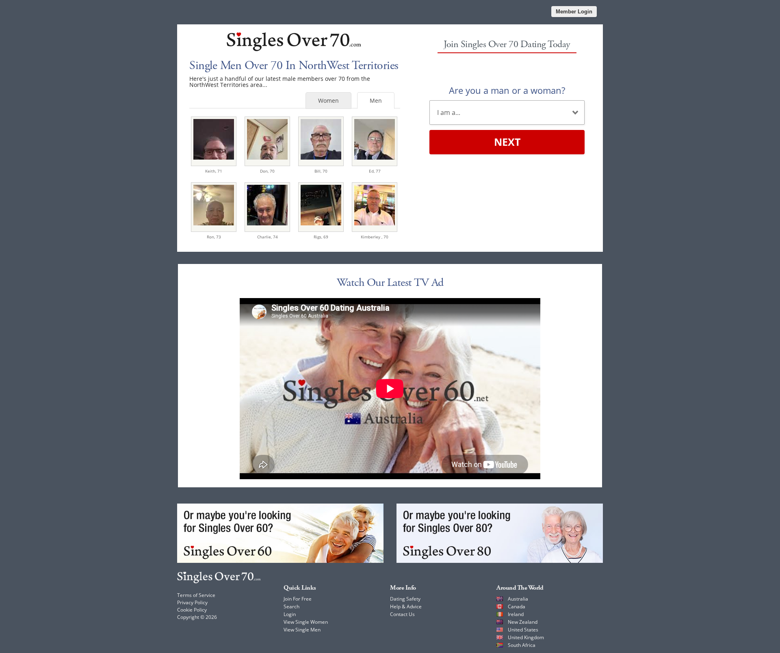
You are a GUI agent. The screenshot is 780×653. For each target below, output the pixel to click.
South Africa (521, 645)
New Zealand (522, 621)
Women (328, 100)
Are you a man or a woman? (507, 90)
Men (376, 100)
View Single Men (302, 629)
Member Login (574, 12)
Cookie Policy (192, 609)
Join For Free (298, 598)
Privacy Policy (192, 602)
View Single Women (306, 621)
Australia (518, 598)
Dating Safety (405, 598)
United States (523, 629)
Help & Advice (406, 606)
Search (291, 606)
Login (290, 614)
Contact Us (402, 614)
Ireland (516, 614)
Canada (516, 606)
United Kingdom (526, 637)
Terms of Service (196, 595)
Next (507, 142)
